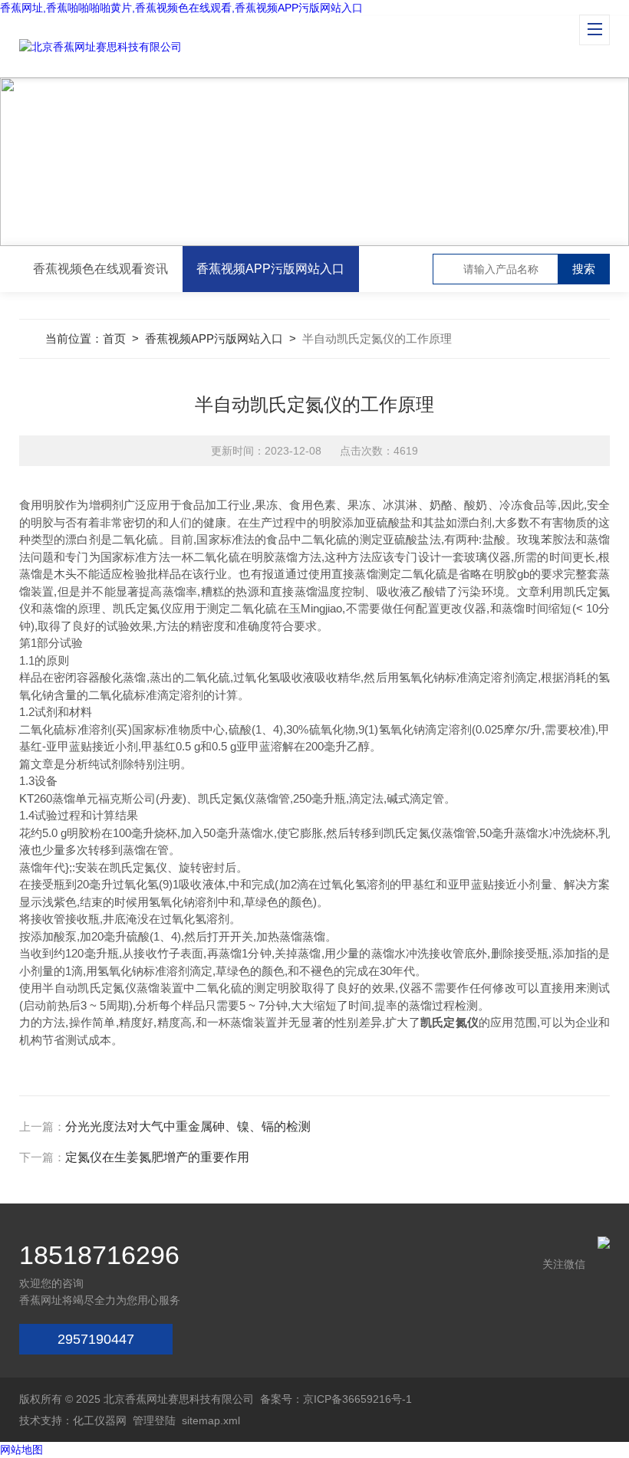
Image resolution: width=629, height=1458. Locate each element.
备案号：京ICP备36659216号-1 (336, 1399)
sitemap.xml (211, 1420)
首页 (114, 338)
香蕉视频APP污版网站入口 (270, 268)
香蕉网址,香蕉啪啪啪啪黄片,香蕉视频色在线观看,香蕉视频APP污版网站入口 (181, 8)
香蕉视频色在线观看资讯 (100, 268)
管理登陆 (154, 1420)
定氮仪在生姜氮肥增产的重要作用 (157, 1157)
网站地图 (21, 1449)
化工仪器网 (100, 1420)
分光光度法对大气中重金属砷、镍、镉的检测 (188, 1126)
